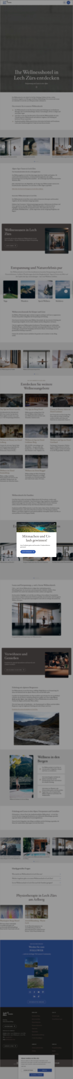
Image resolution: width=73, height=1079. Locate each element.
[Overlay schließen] (54, 524)
